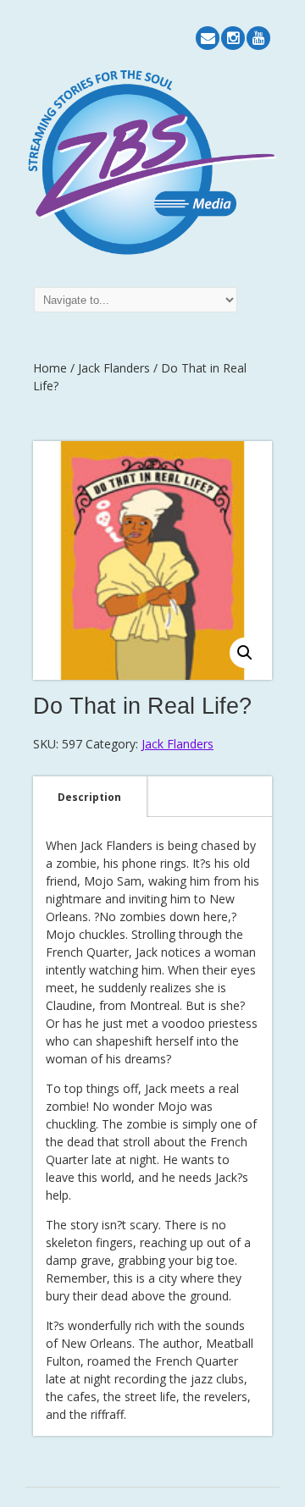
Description (89, 797)
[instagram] (233, 38)
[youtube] (258, 38)
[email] (207, 38)
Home (50, 368)
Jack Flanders (114, 368)
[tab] (89, 797)
